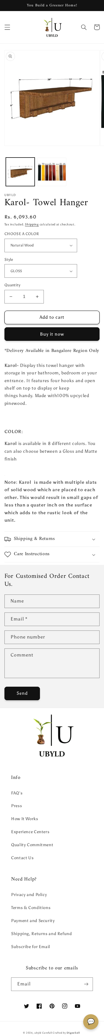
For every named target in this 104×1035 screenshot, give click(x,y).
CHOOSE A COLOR (21, 233)
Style (8, 259)
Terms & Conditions (30, 907)
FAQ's (16, 793)
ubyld (37, 1032)
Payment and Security (33, 920)
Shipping (32, 224)
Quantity (12, 285)
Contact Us (22, 857)
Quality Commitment (32, 844)
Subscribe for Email (30, 946)
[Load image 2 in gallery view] (51, 172)
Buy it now (52, 334)
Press (16, 805)
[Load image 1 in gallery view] (20, 172)
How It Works (24, 818)
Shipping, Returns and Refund (41, 933)
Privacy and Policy (29, 894)
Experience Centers (30, 831)
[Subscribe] (86, 984)
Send (22, 693)
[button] (7, 27)
